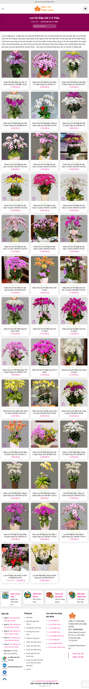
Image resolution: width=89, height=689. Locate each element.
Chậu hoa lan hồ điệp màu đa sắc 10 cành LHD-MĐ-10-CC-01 (74, 289)
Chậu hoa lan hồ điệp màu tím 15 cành (73, 330)
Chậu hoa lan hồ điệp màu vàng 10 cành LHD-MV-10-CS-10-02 (44, 412)
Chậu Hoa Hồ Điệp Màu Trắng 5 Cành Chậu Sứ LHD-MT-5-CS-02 (44, 124)
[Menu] (3, 8)
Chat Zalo (4, 668)
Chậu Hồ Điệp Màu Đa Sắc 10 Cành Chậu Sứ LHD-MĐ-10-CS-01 (15, 84)
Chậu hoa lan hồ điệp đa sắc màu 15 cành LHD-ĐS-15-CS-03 (15, 248)
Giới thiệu (29, 617)
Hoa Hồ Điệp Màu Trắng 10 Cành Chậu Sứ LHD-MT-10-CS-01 (73, 495)
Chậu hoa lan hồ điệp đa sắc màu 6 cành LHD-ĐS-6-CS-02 (44, 248)
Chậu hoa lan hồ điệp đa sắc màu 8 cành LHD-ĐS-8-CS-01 (15, 289)
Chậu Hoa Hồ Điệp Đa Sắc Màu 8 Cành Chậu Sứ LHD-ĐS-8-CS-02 (74, 84)
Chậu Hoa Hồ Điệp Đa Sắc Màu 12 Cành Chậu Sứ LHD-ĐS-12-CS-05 (44, 84)
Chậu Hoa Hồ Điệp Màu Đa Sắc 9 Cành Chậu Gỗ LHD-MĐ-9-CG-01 (15, 125)
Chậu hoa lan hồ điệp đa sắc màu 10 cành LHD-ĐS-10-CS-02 (74, 165)
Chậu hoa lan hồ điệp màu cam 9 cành (44, 289)
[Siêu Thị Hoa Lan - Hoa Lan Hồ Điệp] (44, 8)
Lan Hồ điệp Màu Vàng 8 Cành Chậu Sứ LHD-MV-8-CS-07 (44, 576)
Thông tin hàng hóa (32, 638)
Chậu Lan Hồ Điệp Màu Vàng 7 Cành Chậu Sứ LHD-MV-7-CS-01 (44, 494)
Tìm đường (4, 661)
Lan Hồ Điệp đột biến (55, 643)
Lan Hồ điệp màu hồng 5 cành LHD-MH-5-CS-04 (15, 576)
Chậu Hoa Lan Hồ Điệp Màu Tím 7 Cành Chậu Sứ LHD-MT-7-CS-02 (15, 372)
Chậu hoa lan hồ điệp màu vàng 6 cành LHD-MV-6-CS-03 (74, 412)
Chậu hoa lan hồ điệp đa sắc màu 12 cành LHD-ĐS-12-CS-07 (74, 206)
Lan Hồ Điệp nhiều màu (56, 636)
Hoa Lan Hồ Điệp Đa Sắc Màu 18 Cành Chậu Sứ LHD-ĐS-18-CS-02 (15, 536)
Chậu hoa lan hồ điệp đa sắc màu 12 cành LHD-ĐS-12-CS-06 (44, 206)
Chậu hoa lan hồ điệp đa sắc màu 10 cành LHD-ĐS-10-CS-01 (44, 165)
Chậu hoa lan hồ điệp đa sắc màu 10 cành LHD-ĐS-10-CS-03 (15, 206)
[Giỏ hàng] (85, 9)
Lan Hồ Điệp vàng (54, 632)
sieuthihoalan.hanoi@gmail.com (47, 681)
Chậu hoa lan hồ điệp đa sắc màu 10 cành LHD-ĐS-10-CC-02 (15, 165)
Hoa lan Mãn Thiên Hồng (56, 647)
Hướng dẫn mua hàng (34, 628)
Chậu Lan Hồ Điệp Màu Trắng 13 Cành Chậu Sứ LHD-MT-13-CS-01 (73, 454)
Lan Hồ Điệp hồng (54, 628)
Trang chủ (34, 22)
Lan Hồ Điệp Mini (54, 639)
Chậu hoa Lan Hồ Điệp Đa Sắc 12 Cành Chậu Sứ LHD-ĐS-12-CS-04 (73, 125)
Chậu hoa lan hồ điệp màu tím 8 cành (44, 371)
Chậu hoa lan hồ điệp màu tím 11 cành (44, 330)
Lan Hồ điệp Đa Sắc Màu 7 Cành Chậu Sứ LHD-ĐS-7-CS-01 (74, 535)
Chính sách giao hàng (33, 642)
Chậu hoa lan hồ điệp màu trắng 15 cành (73, 371)
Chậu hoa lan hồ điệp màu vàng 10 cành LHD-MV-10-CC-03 (15, 412)
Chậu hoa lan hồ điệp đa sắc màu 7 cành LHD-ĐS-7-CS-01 (74, 248)
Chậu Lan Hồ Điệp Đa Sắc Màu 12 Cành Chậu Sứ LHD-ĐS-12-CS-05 (15, 454)
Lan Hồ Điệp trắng (54, 624)
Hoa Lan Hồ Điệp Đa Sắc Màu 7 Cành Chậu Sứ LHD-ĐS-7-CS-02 (44, 535)
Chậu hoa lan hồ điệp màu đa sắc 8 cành (15, 330)
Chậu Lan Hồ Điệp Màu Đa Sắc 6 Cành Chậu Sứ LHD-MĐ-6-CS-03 (44, 454)
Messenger (4, 675)
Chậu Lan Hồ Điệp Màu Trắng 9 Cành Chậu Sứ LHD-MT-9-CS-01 (15, 494)
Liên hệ (28, 669)
